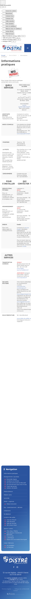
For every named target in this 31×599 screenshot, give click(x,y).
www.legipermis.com (23, 302)
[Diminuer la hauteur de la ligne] (17, 40)
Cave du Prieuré (11, 520)
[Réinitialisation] (1, 7)
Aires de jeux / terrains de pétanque (14, 533)
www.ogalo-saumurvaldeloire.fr (23, 269)
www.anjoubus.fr (22, 277)
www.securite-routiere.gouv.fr (21, 287)
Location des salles (9, 517)
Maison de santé (11, 504)
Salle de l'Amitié (11, 523)
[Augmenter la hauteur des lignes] (20, 40)
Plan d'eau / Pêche (12, 531)
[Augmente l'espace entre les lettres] (15, 41)
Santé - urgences (9, 501)
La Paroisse (10, 547)
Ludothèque (10, 537)
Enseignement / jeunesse (11, 476)
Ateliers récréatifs (12, 488)
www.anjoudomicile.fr (23, 133)
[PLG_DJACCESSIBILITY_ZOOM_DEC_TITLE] (22, 36)
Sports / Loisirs (8, 528)
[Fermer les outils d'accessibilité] (4, 7)
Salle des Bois (11, 521)
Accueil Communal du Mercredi (16, 483)
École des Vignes (12, 479)
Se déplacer (7, 514)
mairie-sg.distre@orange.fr (24, 106)
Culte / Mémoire (9, 543)
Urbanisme (7, 510)
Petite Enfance (8, 491)
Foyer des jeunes (12, 486)
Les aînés (6, 498)
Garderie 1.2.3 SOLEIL (13, 481)
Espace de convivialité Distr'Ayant (17, 539)
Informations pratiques (11, 473)
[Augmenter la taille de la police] (19, 38)
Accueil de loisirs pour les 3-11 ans (17, 484)
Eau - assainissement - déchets (13, 507)
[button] (27, 48)
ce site (24, 246)
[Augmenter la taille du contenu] (24, 36)
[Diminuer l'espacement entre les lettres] (12, 41)
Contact (15, 590)
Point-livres (10, 536)
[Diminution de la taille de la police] (16, 38)
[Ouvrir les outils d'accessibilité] (3, 2)
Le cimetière (10, 545)
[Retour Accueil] (12, 48)
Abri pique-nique (12, 525)
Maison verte (8, 495)
